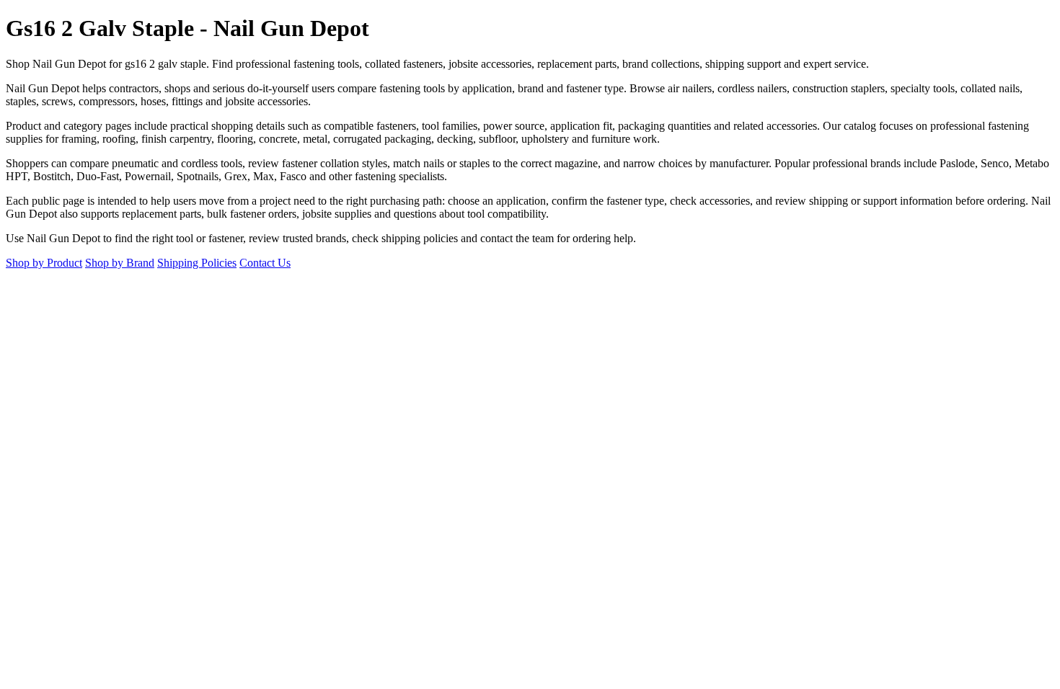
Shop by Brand (119, 263)
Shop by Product (44, 263)
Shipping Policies (197, 263)
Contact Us (265, 263)
